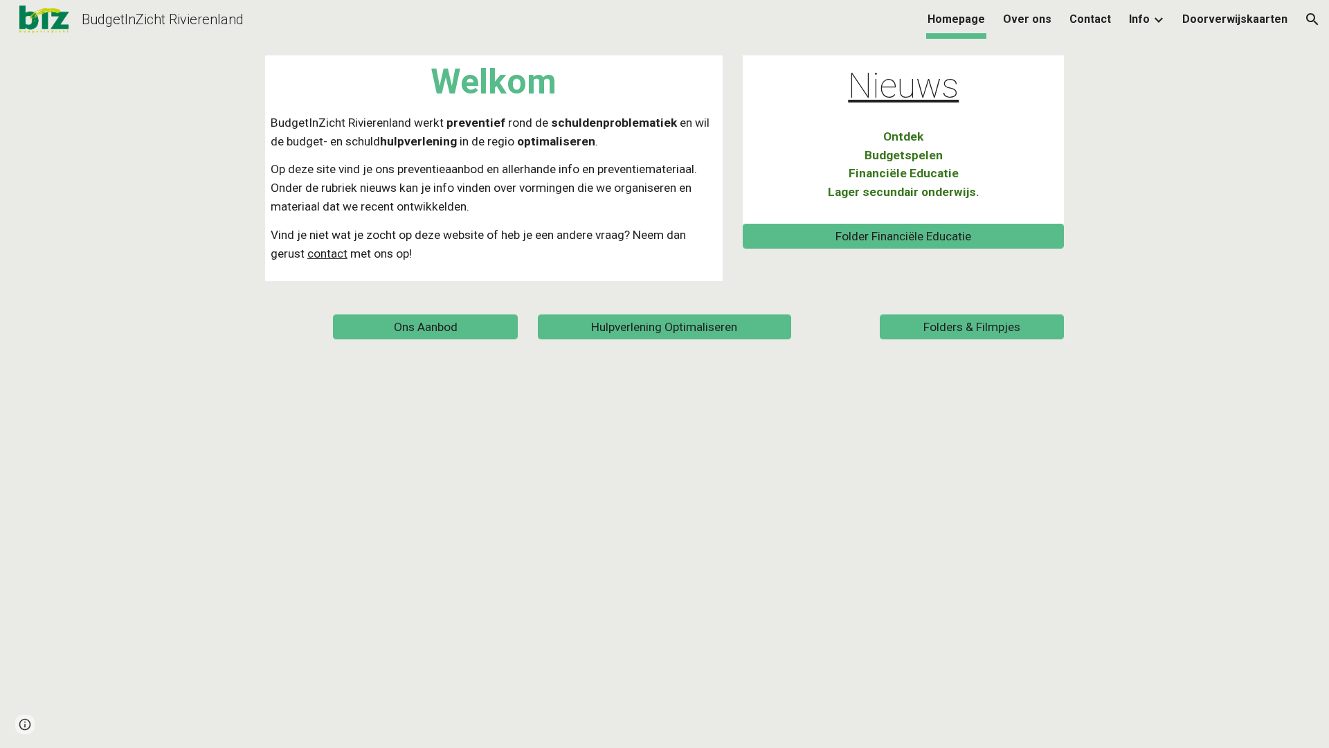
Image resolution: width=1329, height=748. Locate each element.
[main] (494, 168)
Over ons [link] (1027, 19)
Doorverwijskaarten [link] (1234, 19)
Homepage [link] (956, 19)
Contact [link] (1090, 19)
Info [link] (1139, 19)
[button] (1312, 19)
